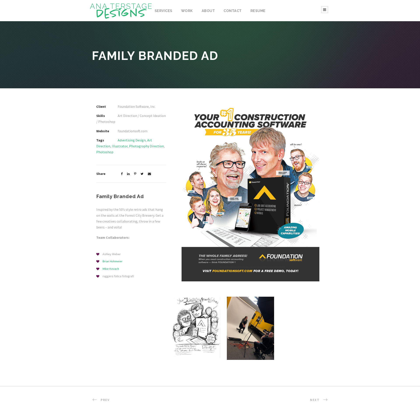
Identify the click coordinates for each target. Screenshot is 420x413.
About (208, 11)
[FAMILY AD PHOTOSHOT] (250, 328)
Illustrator (120, 146)
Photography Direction (146, 146)
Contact (233, 11)
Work (187, 11)
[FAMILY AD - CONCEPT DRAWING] (196, 327)
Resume (258, 11)
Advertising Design (132, 140)
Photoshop (104, 152)
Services (163, 11)
